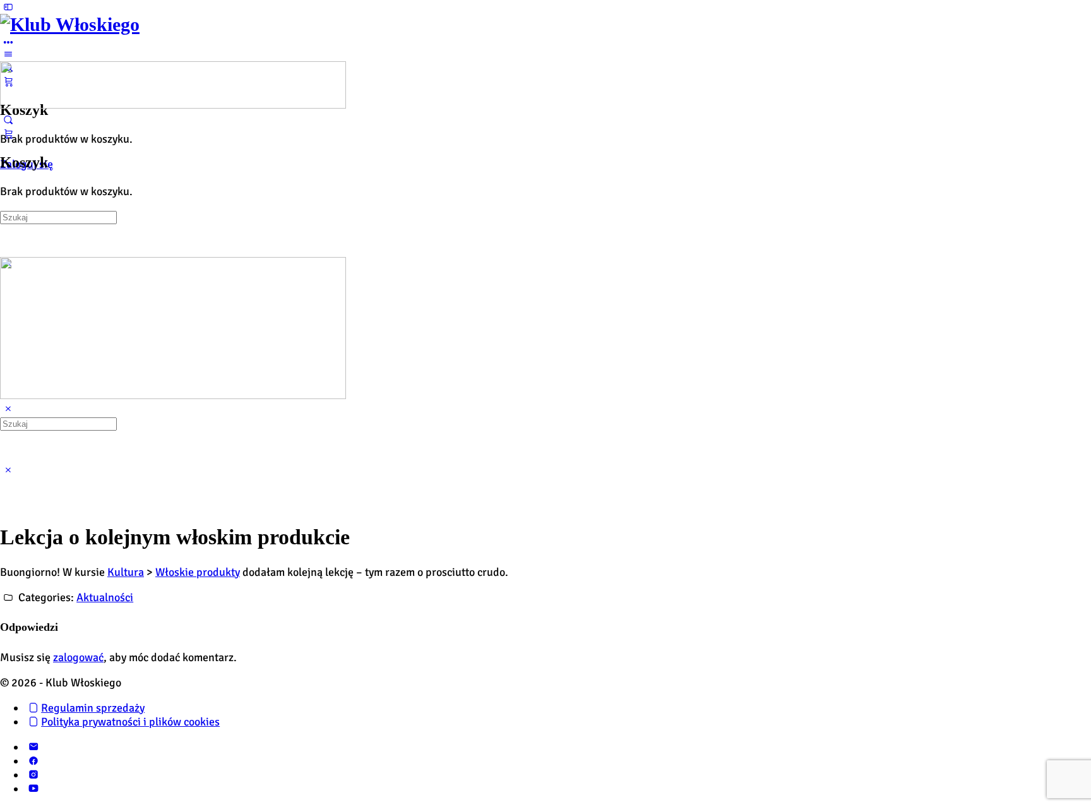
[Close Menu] (8, 409)
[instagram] (33, 774)
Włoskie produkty (197, 572)
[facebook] (33, 761)
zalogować (78, 657)
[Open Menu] (8, 54)
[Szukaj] (8, 120)
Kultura (125, 572)
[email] (33, 747)
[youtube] (33, 788)
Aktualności (104, 597)
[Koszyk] (8, 134)
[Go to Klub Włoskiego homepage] (70, 24)
